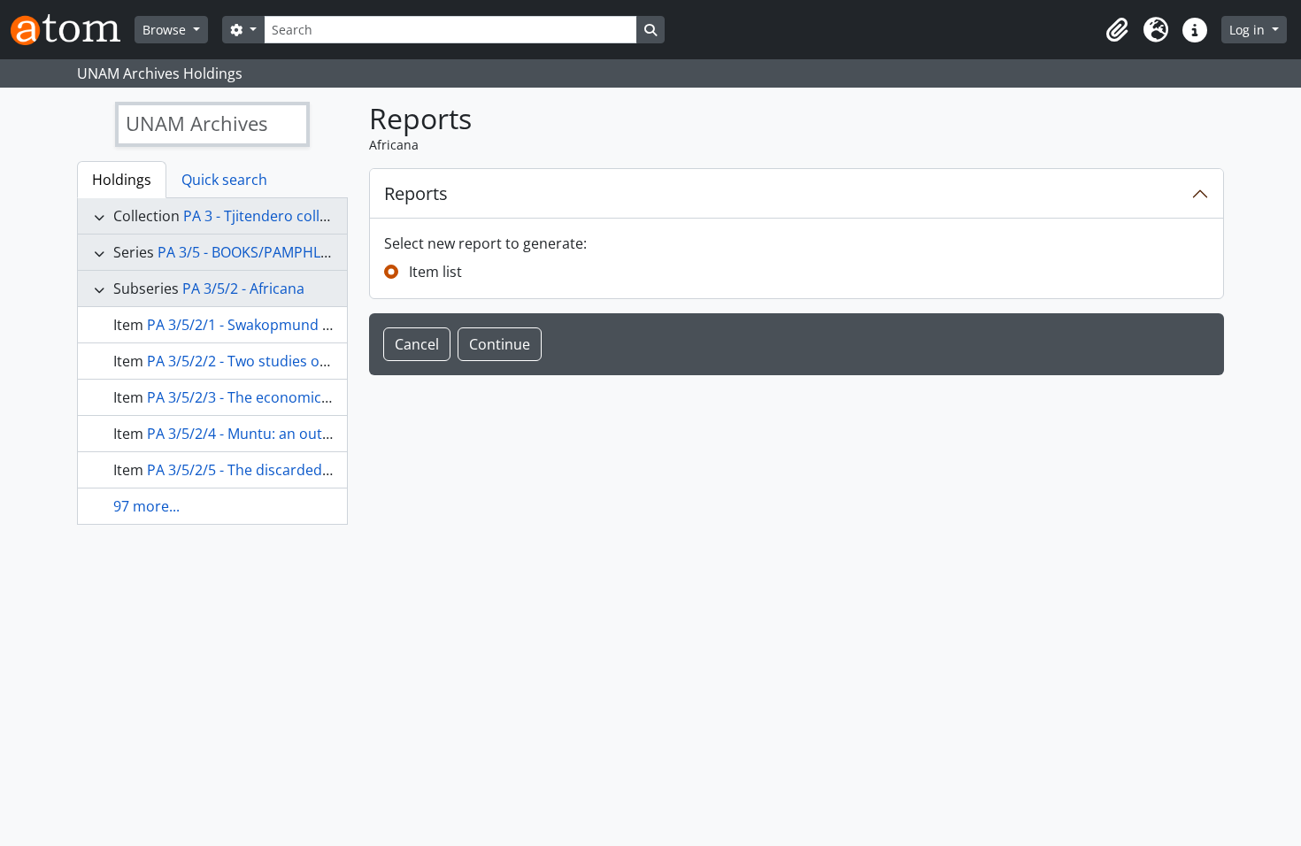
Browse (165, 29)
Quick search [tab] (224, 179)
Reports (416, 193)
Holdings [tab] (121, 179)
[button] (1116, 30)
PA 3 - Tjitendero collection (272, 216)
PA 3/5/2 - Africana (243, 288)
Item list (435, 271)
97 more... (146, 506)
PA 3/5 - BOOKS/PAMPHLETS (251, 252)
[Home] (73, 29)
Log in (1248, 29)
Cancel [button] (417, 344)
